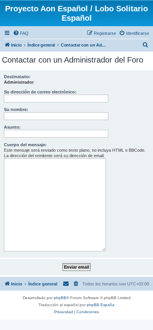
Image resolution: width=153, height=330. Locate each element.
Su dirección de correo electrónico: (40, 92)
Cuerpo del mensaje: (25, 144)
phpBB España (101, 305)
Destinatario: (17, 76)
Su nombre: (16, 109)
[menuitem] (21, 33)
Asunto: (12, 127)
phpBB (60, 298)
